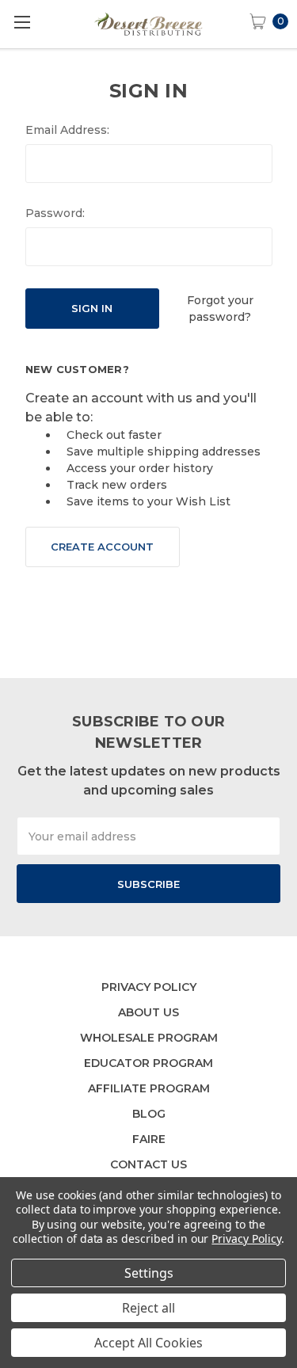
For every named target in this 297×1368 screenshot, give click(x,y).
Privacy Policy (148, 987)
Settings (148, 1273)
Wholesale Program (149, 1038)
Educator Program (148, 1063)
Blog (149, 1114)
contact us (148, 1164)
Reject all (148, 1308)
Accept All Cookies (148, 1342)
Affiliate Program (149, 1088)
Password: (55, 213)
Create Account (102, 546)
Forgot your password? (220, 308)
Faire (149, 1139)
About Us (148, 1012)
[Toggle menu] (22, 22)
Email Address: (67, 130)
